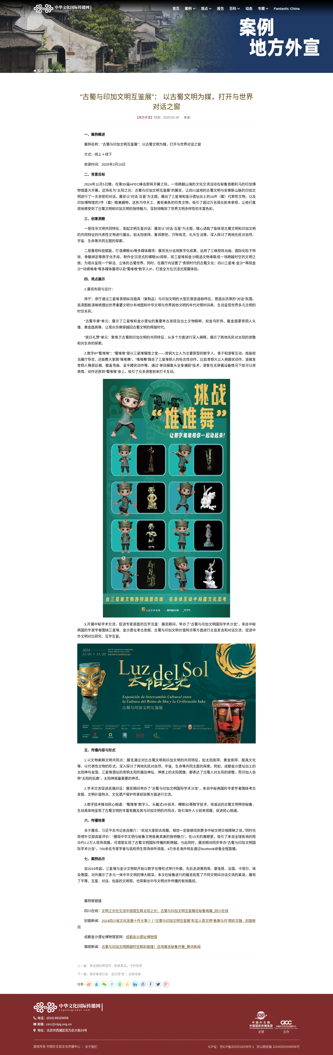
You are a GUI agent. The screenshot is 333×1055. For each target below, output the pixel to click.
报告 (220, 9)
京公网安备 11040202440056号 (278, 1046)
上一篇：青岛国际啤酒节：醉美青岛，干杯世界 (109, 965)
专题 (262, 9)
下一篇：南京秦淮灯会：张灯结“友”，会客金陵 (109, 974)
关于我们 (91, 1046)
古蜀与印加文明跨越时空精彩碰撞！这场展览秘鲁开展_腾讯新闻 (151, 947)
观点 (205, 9)
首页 (175, 9)
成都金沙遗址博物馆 (141, 937)
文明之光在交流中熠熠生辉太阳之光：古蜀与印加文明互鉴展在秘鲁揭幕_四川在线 (165, 911)
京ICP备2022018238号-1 (237, 1046)
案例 (189, 9)
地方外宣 (62, 70)
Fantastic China (287, 9)
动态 (249, 9)
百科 (233, 9)
